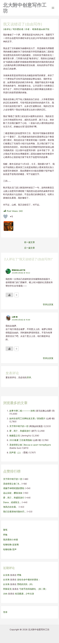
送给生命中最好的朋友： (28, 579)
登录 (29, 377)
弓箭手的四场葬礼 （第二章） (33, 589)
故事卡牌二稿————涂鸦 (22, 411)
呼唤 (5, 535)
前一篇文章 (29, 242)
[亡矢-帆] (8, 226)
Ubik (5, 593)
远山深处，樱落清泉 (12, 493)
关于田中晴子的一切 (18, 426)
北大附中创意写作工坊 (25, 8)
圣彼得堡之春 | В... (12, 484)
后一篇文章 (29, 248)
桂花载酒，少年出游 (24, 593)
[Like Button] (5, 216)
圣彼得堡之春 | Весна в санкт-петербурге (30, 445)
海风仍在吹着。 (10, 507)
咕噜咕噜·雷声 (9, 549)
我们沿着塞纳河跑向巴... (14, 511)
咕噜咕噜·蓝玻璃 (11, 544)
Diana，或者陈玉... (12, 502)
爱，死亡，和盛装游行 (20, 431)
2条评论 (7, 29)
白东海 (6, 575)
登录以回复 (48, 304)
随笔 (5, 530)
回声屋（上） (15, 452)
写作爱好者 (18, 29)
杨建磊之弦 (14, 435)
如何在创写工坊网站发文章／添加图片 (27, 418)
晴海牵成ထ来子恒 (18, 270)
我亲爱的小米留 (10, 539)
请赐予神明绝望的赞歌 (13, 488)
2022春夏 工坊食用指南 (20, 440)
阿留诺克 (7, 589)
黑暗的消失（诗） (25, 584)
